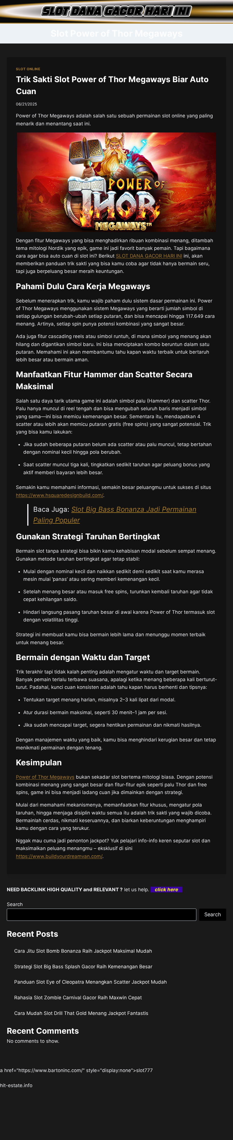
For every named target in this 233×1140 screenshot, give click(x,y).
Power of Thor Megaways (45, 777)
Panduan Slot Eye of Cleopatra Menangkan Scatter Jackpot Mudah (90, 982)
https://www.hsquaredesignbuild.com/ (59, 495)
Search (15, 904)
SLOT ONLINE (28, 69)
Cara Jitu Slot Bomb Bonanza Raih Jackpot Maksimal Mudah (83, 951)
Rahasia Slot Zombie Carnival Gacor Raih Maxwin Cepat (78, 997)
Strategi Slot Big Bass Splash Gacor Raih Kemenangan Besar (83, 966)
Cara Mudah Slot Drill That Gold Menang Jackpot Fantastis (81, 1013)
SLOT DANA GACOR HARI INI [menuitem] (149, 256)
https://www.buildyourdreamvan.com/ (59, 856)
